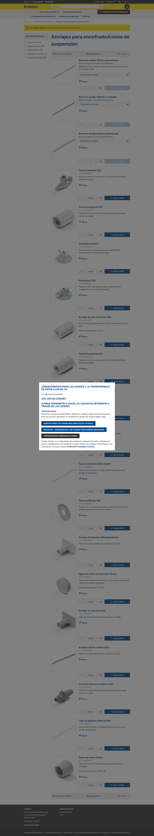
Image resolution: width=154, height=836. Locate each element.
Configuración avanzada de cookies (60, 436)
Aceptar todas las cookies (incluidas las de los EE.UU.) (68, 423)
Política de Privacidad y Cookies (80, 446)
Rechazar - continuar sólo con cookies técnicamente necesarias (74, 430)
